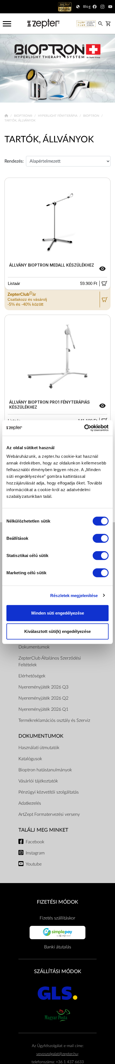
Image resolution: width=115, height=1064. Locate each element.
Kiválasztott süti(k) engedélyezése (57, 631)
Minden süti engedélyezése (57, 613)
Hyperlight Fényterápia (58, 115)
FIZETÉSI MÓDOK (57, 902)
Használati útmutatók (38, 747)
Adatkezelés (29, 803)
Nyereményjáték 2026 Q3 (43, 687)
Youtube (34, 864)
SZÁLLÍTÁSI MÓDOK (57, 971)
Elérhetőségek (31, 676)
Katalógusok (30, 759)
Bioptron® (23, 115)
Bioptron (91, 115)
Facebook (35, 842)
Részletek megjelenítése (74, 595)
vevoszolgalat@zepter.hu (57, 1054)
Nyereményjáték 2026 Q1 (43, 709)
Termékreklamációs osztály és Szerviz (54, 720)
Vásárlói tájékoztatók (38, 781)
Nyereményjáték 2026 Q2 (43, 698)
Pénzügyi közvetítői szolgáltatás (48, 792)
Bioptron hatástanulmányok (45, 770)
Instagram (35, 853)
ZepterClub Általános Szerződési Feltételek (49, 661)
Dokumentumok (34, 647)
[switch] (101, 538)
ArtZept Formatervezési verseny (49, 814)
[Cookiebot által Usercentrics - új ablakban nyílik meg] (84, 428)
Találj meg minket (43, 830)
